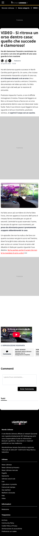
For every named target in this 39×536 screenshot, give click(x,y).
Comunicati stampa (8, 487)
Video (4, 498)
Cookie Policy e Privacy (9, 526)
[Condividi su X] (9, 60)
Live (3, 481)
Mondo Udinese (8, 8)
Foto (3, 496)
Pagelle (4, 473)
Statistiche (5, 476)
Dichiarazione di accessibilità (12, 529)
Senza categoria (23, 8)
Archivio (4, 520)
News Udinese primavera (10, 467)
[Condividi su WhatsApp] (2, 60)
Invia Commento (27, 389)
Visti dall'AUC (6, 490)
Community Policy (8, 523)
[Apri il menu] (3, 2)
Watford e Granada (8, 493)
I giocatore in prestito (9, 484)
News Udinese (7, 465)
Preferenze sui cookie (9, 531)
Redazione (5, 509)
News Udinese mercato (10, 470)
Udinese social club (8, 479)
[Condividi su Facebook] (6, 60)
